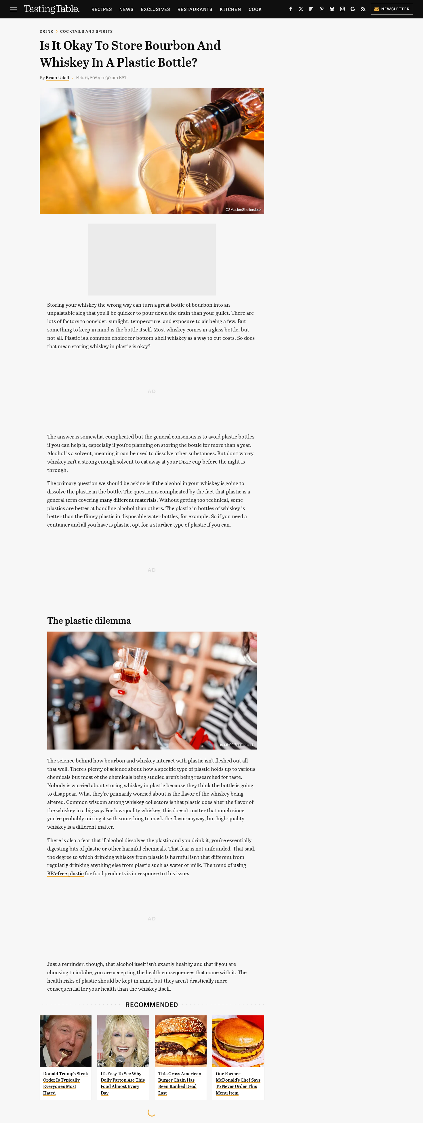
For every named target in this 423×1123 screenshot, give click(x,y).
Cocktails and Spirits (86, 31)
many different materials (128, 499)
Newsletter (395, 9)
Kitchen (230, 9)
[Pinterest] (322, 10)
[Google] (353, 10)
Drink (47, 31)
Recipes (102, 9)
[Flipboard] (311, 10)
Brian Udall (57, 77)
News (126, 9)
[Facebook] (291, 10)
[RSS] (363, 10)
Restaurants (195, 9)
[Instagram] (342, 10)
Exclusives (155, 9)
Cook (255, 9)
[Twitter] (301, 10)
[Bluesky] (332, 10)
